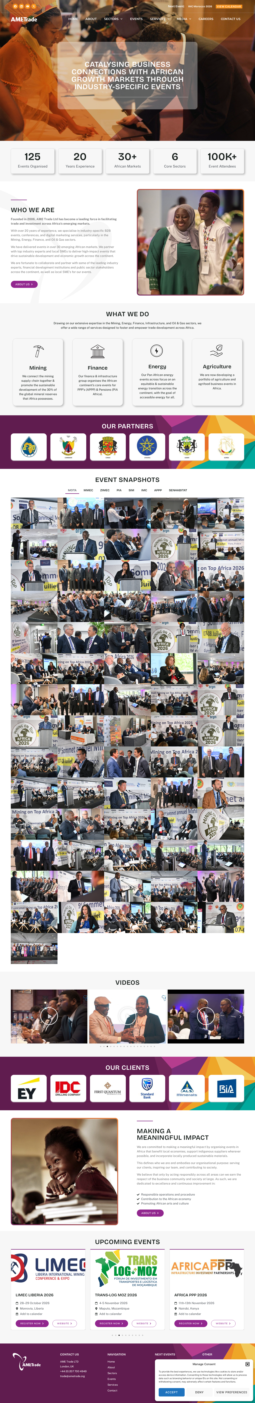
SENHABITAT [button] (178, 490)
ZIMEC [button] (105, 490)
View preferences (231, 1392)
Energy (157, 366)
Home (73, 19)
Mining (38, 368)
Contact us (230, 19)
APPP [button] (158, 490)
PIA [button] (119, 490)
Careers (206, 19)
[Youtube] (27, 6)
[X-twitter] (33, 6)
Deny (199, 1392)
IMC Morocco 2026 (200, 6)
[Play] (49, 1016)
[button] (247, 1364)
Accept (171, 1392)
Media (182, 19)
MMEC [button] (88, 490)
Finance (98, 368)
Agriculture (217, 366)
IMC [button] (144, 490)
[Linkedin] (21, 6)
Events (136, 19)
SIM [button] (131, 490)
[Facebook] (15, 6)
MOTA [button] (72, 490)
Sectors (111, 19)
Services (157, 19)
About (91, 19)
